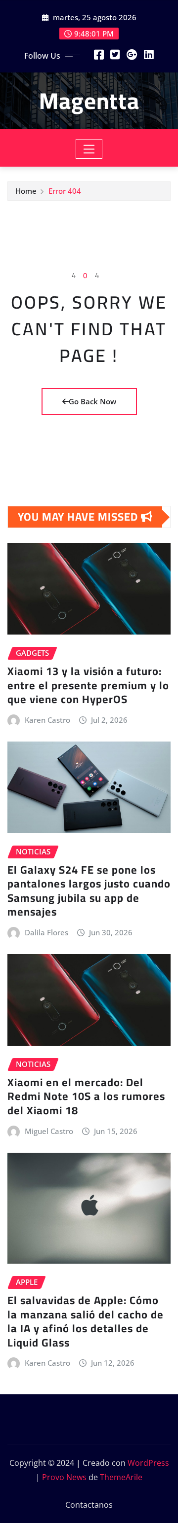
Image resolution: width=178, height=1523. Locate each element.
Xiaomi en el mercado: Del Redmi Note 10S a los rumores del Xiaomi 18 (86, 1096)
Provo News (64, 1477)
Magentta (89, 100)
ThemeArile (121, 1477)
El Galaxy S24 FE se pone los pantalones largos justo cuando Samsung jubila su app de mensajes (89, 890)
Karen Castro (47, 720)
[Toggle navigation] (89, 149)
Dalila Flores (46, 932)
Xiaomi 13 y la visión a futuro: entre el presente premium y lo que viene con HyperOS (88, 685)
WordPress (148, 1462)
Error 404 (64, 191)
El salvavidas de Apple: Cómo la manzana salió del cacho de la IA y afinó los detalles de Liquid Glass (85, 1321)
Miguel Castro (49, 1131)
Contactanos (89, 1504)
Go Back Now (92, 401)
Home (26, 191)
